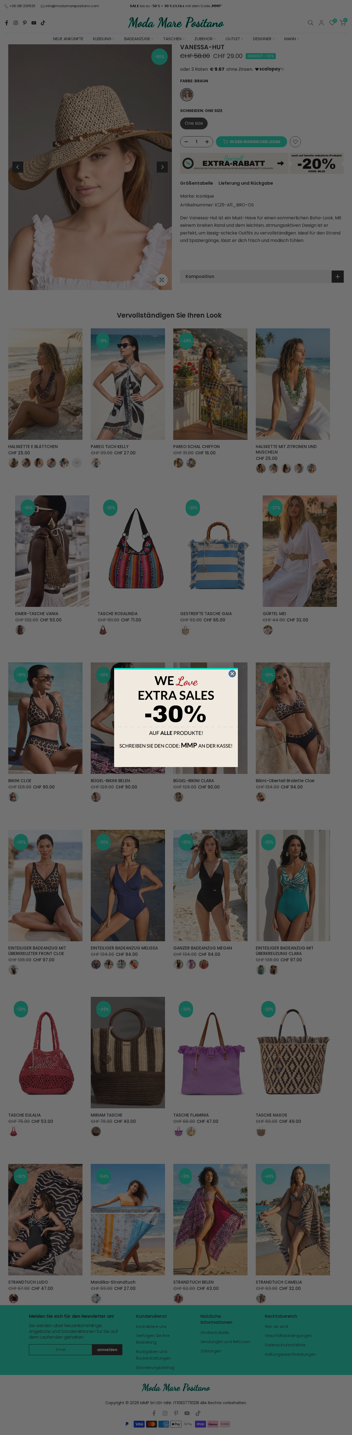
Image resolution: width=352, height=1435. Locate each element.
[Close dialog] (232, 673)
